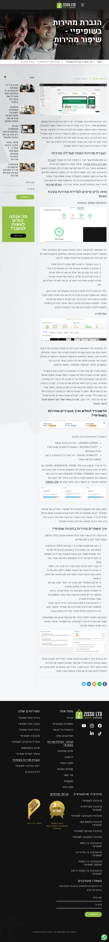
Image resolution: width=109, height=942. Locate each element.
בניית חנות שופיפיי (29, 717)
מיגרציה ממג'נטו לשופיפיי (87, 837)
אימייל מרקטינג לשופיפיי (25, 741)
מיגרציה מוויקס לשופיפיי (88, 831)
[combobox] (18, 77)
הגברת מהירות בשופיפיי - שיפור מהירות (40, 62)
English (68, 781)
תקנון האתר (66, 763)
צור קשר (68, 775)
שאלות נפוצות (65, 769)
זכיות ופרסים (59, 794)
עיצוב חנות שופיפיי (29, 723)
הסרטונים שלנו (64, 735)
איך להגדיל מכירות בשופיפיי (79, 62)
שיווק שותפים (65, 751)
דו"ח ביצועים (32, 772)
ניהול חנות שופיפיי (29, 729)
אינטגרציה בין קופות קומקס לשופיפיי (90, 863)
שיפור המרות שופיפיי (28, 753)
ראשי (99, 62)
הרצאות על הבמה (63, 729)
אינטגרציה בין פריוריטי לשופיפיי (89, 854)
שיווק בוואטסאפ (30, 747)
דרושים (69, 757)
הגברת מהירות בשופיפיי (26, 760)
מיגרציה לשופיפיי (30, 735)
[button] (82, 5)
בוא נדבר (18, 236)
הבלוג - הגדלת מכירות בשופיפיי (60, 743)
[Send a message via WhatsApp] (104, 937)
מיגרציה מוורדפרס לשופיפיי (91, 808)
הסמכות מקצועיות (63, 723)
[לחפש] (5, 77)
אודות (70, 717)
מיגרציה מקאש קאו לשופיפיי (91, 823)
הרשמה (25, 197)
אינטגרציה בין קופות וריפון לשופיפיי (86, 872)
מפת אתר (67, 787)
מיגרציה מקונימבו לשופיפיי (86, 815)
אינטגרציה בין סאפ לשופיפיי (91, 845)
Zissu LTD (66, 932)
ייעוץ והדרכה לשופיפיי (27, 765)
